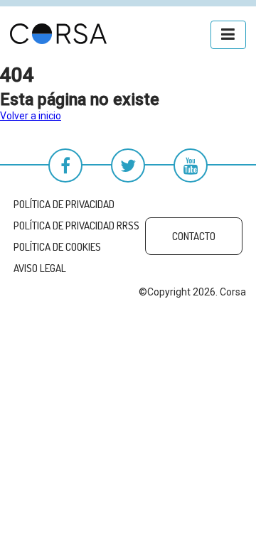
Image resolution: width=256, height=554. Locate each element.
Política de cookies (57, 247)
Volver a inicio (30, 115)
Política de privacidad (64, 204)
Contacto (193, 236)
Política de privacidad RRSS (76, 225)
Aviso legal (40, 268)
